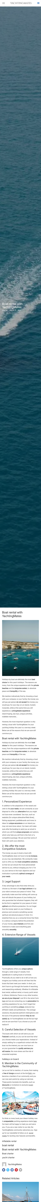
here (3, 1001)
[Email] (20, 1169)
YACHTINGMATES (21, 3)
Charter (4, 310)
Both (30, 1073)
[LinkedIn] (12, 1169)
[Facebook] (3, 1169)
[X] (7, 1169)
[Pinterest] (16, 1169)
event (31, 1085)
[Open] (3, 3)
